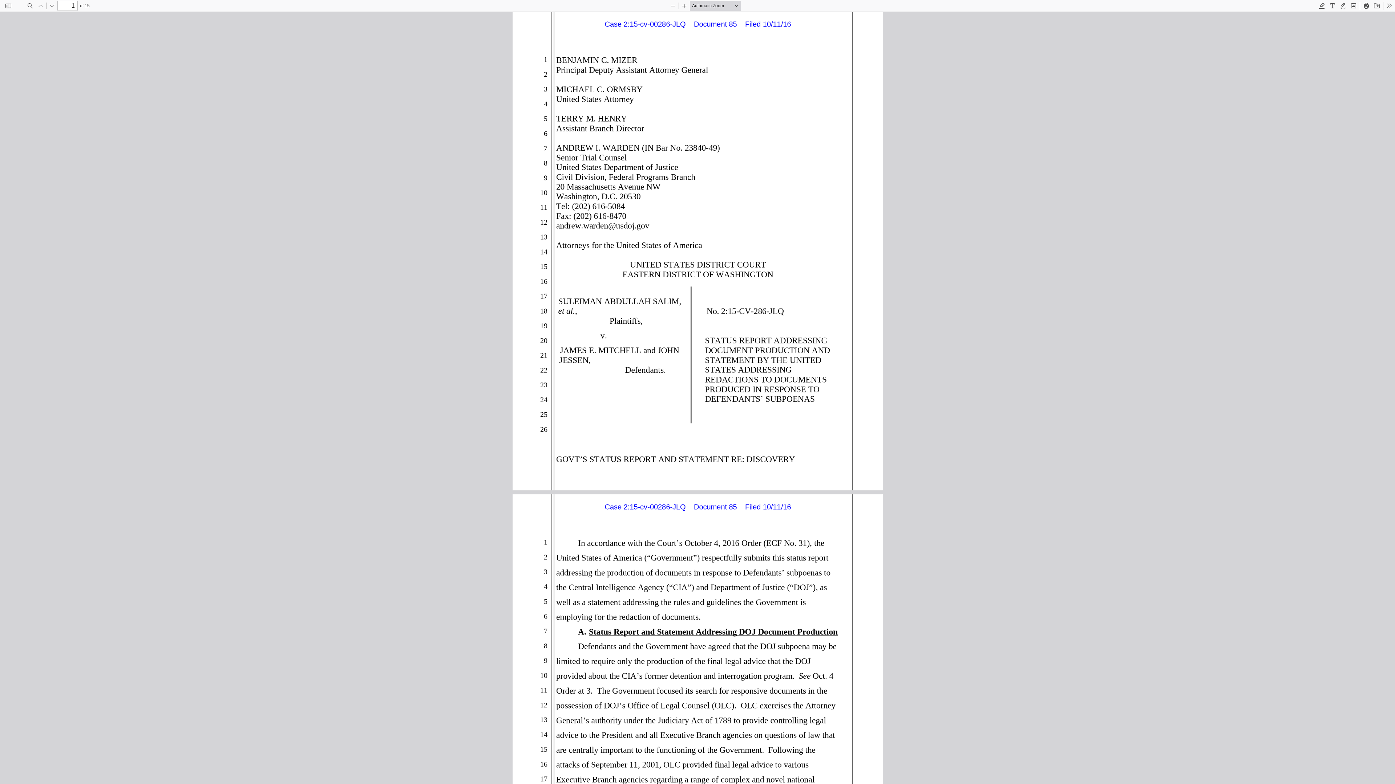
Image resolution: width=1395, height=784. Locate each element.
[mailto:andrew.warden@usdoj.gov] (601, 225)
